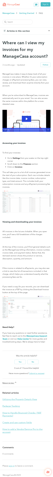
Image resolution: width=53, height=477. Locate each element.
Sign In (45, 4)
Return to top (8, 383)
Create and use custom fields (17, 422)
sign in (12, 466)
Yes (20, 362)
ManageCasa (8, 13)
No (33, 362)
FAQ (41, 13)
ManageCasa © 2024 (12, 475)
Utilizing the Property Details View (19, 399)
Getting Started (26, 13)
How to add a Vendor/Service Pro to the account (22, 431)
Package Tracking (11, 406)
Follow (45, 65)
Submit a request (36, 373)
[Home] (11, 4)
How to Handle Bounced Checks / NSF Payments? (21, 414)
